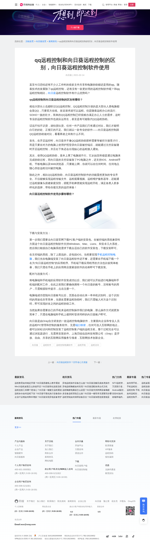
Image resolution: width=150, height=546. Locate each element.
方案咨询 (79, 449)
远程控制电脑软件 (64, 345)
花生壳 (114, 501)
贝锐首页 (29, 41)
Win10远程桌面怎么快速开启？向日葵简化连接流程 (38, 386)
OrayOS (131, 501)
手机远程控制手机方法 (137, 386)
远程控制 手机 (133, 390)
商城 (115, 5)
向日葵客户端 (81, 465)
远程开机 (82, 345)
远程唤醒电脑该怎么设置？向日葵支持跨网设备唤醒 (86, 390)
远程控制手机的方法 (136, 397)
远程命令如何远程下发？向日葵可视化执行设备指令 (38, 393)
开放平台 (79, 445)
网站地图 (49, 461)
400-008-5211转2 (53, 473)
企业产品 (19, 449)
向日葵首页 (41, 41)
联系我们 (51, 501)
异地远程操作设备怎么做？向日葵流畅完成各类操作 (86, 383)
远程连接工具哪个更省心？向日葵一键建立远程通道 (38, 390)
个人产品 (19, 445)
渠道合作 (79, 453)
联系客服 (109, 445)
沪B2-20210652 (88, 536)
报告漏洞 (109, 457)
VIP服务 (108, 449)
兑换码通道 (110, 469)
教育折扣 (109, 473)
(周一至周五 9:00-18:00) (56, 477)
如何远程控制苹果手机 (137, 393)
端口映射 (80, 325)
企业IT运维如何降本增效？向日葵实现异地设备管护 (38, 397)
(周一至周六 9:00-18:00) (26, 473)
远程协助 (109, 453)
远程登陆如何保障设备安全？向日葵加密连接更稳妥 (86, 397)
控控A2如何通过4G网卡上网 (125, 393)
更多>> (18, 427)
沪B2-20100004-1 (92, 539)
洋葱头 (123, 501)
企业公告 (82, 501)
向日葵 (52, 93)
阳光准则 (61, 501)
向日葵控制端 (81, 469)
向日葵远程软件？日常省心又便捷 (72, 362)
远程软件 (47, 345)
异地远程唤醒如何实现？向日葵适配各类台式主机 (85, 386)
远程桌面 (146, 383)
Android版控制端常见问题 (124, 390)
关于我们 (49, 445)
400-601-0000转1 (23, 469)
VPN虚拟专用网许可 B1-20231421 (28, 539)
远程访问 (95, 345)
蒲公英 (106, 501)
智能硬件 (19, 453)
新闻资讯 (53, 41)
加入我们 (49, 449)
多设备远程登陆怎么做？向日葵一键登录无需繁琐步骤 (87, 393)
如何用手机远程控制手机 (138, 383)
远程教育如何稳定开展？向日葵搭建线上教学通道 (37, 383)
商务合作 (49, 453)
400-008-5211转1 (23, 486)
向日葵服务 (20, 457)
